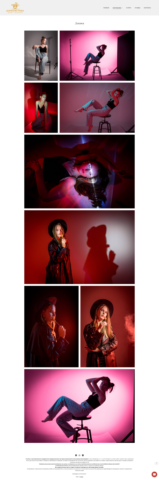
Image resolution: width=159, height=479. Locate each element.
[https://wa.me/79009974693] (79, 455)
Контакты (147, 8)
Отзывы (137, 8)
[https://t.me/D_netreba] (83, 455)
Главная (106, 8)
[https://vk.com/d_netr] (76, 455)
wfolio (81, 476)
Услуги (128, 8)
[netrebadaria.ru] (15, 7)
